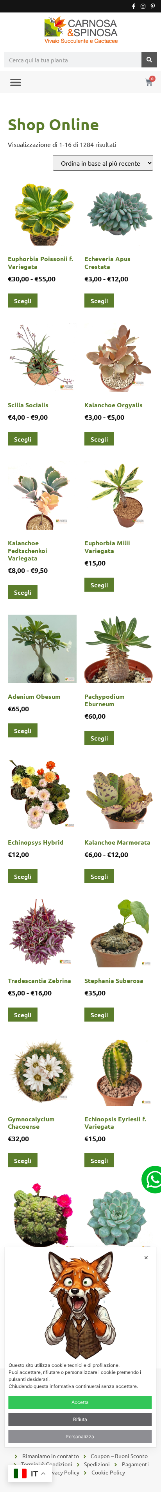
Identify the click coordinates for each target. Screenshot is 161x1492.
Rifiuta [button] (80, 1419)
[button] (15, 82)
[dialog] (80, 1347)
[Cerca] (149, 59)
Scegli (22, 300)
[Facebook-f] (133, 6)
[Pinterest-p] (152, 6)
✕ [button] (146, 1257)
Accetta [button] (80, 1402)
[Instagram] (143, 6)
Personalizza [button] (80, 1436)
